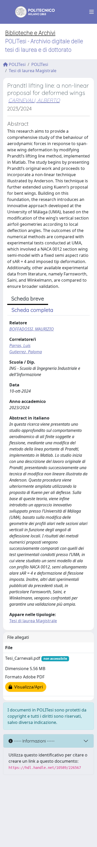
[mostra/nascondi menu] (91, 11)
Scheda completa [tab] (32, 310)
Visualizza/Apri (27, 687)
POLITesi (17, 64)
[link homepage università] (31, 12)
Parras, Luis (20, 345)
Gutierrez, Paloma (25, 352)
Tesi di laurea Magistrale (32, 70)
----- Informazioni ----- (34, 741)
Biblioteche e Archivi (30, 33)
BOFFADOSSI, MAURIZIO (31, 329)
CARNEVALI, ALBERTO (34, 100)
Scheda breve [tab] (27, 298)
